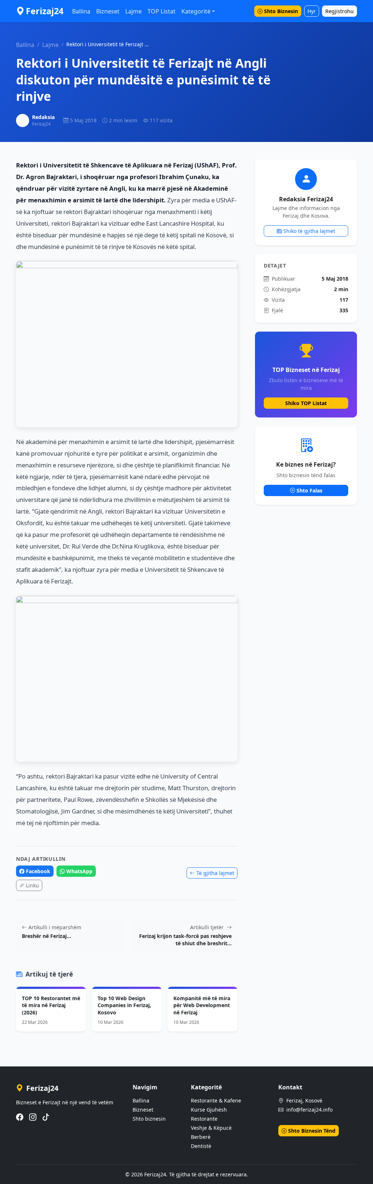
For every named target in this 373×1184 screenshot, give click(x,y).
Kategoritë (196, 11)
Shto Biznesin (281, 11)
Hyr (311, 11)
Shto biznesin (149, 1118)
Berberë (201, 1136)
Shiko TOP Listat (306, 403)
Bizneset (107, 11)
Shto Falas (309, 490)
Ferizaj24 (44, 11)
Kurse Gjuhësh (209, 1109)
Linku (32, 885)
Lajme (133, 11)
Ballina (81, 11)
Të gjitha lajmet (215, 873)
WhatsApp (79, 871)
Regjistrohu (339, 11)
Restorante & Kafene (216, 1100)
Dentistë (201, 1146)
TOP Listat (162, 11)
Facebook (38, 871)
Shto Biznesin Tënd (311, 1130)
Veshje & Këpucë (211, 1127)
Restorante (204, 1118)
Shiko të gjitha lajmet (309, 230)
